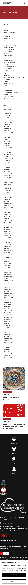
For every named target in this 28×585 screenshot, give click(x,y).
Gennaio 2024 (7, 175)
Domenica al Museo (9, 98)
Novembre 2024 (8, 154)
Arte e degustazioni (9, 101)
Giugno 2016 (7, 345)
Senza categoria (8, 96)
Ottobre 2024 (7, 156)
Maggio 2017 (7, 325)
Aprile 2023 (7, 193)
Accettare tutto (14, 574)
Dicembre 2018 (8, 291)
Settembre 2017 (8, 321)
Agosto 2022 (7, 210)
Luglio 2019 (7, 283)
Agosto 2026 (7, 109)
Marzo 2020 (7, 268)
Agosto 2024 (7, 160)
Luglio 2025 (7, 137)
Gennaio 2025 (7, 150)
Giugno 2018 (7, 302)
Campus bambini (8, 60)
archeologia (7, 79)
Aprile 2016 (7, 349)
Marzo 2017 (7, 330)
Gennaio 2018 (7, 313)
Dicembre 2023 (8, 178)
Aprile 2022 (7, 218)
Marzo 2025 (7, 145)
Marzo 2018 (7, 308)
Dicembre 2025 (8, 126)
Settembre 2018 (8, 298)
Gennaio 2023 (7, 199)
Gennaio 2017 (7, 334)
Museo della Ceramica (10, 45)
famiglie (6, 30)
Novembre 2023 (8, 180)
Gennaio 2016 (7, 355)
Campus (6, 81)
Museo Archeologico (9, 62)
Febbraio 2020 (8, 270)
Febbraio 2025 (8, 148)
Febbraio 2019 (8, 287)
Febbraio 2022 (8, 220)
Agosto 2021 (7, 233)
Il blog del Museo (8, 68)
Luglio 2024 (7, 163)
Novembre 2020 (8, 250)
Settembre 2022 (8, 208)
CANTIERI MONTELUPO (10, 66)
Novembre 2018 (8, 293)
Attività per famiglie (9, 71)
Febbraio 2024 (8, 173)
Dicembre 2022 (8, 201)
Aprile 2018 (7, 306)
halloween (6, 64)
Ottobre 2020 (7, 253)
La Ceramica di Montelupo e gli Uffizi (13, 92)
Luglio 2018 (7, 300)
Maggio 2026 (7, 115)
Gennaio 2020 (7, 272)
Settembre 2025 (8, 133)
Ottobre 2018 (7, 295)
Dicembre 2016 (8, 336)
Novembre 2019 (8, 276)
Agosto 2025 (7, 135)
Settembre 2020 (8, 255)
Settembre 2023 (8, 182)
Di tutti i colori (7, 86)
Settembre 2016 (8, 343)
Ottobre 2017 (7, 319)
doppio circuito (8, 94)
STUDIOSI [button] (14, 473)
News (5, 53)
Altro (5, 58)
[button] (14, 378)
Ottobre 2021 (7, 229)
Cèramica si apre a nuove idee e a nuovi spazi (12, 398)
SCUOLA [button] (14, 463)
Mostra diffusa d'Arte (9, 32)
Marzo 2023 (7, 195)
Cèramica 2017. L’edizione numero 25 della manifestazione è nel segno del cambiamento (14, 426)
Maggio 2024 (7, 167)
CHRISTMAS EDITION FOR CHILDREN (14, 77)
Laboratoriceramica (9, 43)
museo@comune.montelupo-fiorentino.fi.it (13, 526)
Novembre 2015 (8, 358)
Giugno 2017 (7, 323)
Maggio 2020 (7, 263)
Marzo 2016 (7, 351)
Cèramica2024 (8, 75)
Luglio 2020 (7, 259)
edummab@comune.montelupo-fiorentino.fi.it (14, 528)
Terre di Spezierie (8, 88)
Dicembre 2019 (8, 274)
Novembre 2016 (8, 338)
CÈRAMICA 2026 (8, 38)
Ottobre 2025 (7, 130)
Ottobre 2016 (7, 340)
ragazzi (6, 73)
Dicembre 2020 (8, 248)
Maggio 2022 (7, 216)
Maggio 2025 (7, 141)
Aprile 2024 (7, 169)
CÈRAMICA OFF (8, 36)
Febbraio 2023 (8, 197)
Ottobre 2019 (7, 278)
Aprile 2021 (7, 240)
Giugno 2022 (7, 214)
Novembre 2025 (8, 128)
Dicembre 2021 (8, 225)
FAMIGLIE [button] (14, 453)
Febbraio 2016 (8, 353)
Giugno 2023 (7, 188)
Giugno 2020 (7, 261)
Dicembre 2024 (8, 152)
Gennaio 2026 (7, 124)
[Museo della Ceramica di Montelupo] (7, 3)
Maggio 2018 (7, 304)
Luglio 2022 (7, 212)
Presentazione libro (9, 90)
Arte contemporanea (9, 28)
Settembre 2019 (8, 280)
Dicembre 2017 (8, 315)
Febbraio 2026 (8, 122)
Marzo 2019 (7, 285)
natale (5, 34)
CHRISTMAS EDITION (9, 49)
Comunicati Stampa (9, 41)
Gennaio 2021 (7, 246)
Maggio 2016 (7, 347)
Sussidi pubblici (8, 51)
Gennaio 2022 (7, 223)
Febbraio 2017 (8, 332)
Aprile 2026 (7, 118)
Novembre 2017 (8, 317)
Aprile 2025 (7, 143)
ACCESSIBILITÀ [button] (14, 443)
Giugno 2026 (7, 113)
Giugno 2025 (7, 139)
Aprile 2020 (7, 265)
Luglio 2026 (7, 111)
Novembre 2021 (8, 227)
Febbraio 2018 (8, 310)
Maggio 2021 (7, 238)
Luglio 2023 (7, 186)
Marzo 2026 (7, 120)
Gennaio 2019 (7, 289)
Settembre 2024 (8, 158)
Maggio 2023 (7, 190)
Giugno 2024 (7, 165)
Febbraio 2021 (8, 244)
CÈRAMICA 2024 (8, 83)
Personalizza (14, 578)
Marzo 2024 (7, 171)
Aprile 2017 (7, 328)
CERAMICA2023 (8, 47)
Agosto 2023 (7, 184)
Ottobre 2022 (7, 205)
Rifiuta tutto (14, 581)
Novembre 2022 (8, 203)
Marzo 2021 (7, 242)
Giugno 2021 (7, 235)
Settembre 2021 (8, 231)
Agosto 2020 (7, 257)
